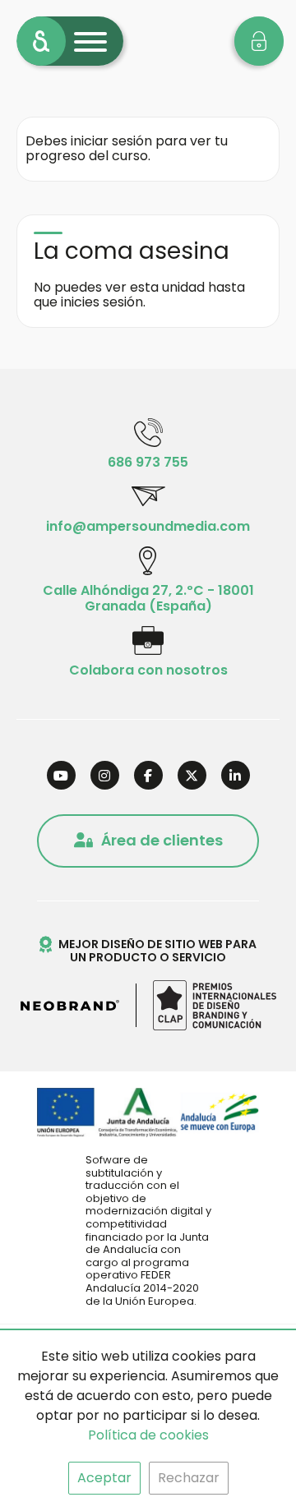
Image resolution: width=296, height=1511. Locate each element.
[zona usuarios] (259, 41)
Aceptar (104, 1477)
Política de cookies (148, 1435)
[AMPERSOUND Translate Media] (41, 41)
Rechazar (189, 1477)
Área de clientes (162, 840)
